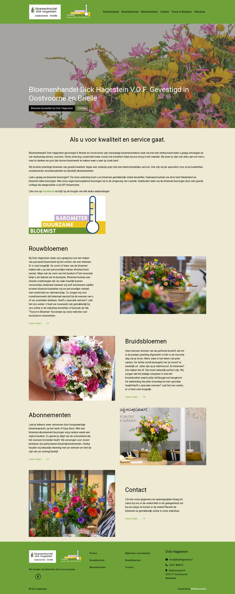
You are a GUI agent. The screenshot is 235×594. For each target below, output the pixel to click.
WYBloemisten (198, 588)
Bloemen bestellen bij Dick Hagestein (52, 108)
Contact (164, 11)
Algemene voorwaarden (137, 553)
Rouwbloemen (111, 11)
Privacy (93, 553)
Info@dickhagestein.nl (180, 559)
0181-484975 (176, 565)
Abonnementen (149, 11)
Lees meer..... (36, 323)
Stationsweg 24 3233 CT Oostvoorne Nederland (176, 574)
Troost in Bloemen (181, 11)
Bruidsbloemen (129, 11)
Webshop (199, 11)
